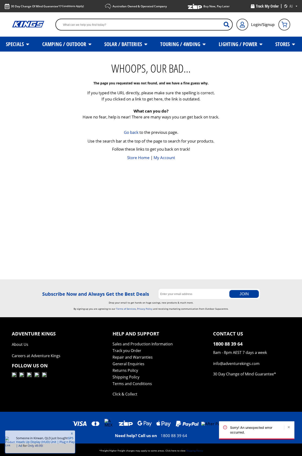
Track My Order (267, 6)
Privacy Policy (144, 308)
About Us (20, 344)
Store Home (138, 157)
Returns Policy (125, 370)
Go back (131, 132)
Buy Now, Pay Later (216, 6)
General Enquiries (128, 363)
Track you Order (127, 350)
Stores (283, 44)
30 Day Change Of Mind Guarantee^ (47, 6)
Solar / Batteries (123, 44)
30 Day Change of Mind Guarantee (243, 374)
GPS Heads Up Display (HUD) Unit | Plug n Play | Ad (45, 442)
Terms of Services (126, 308)
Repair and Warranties (133, 357)
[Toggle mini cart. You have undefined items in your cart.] (284, 24)
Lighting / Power (238, 44)
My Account (164, 157)
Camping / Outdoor (64, 44)
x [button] (72, 433)
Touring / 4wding (180, 44)
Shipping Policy (126, 377)
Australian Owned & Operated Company (140, 6)
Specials (15, 44)
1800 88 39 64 (174, 435)
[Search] (228, 24)
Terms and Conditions (132, 383)
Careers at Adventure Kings (36, 355)
